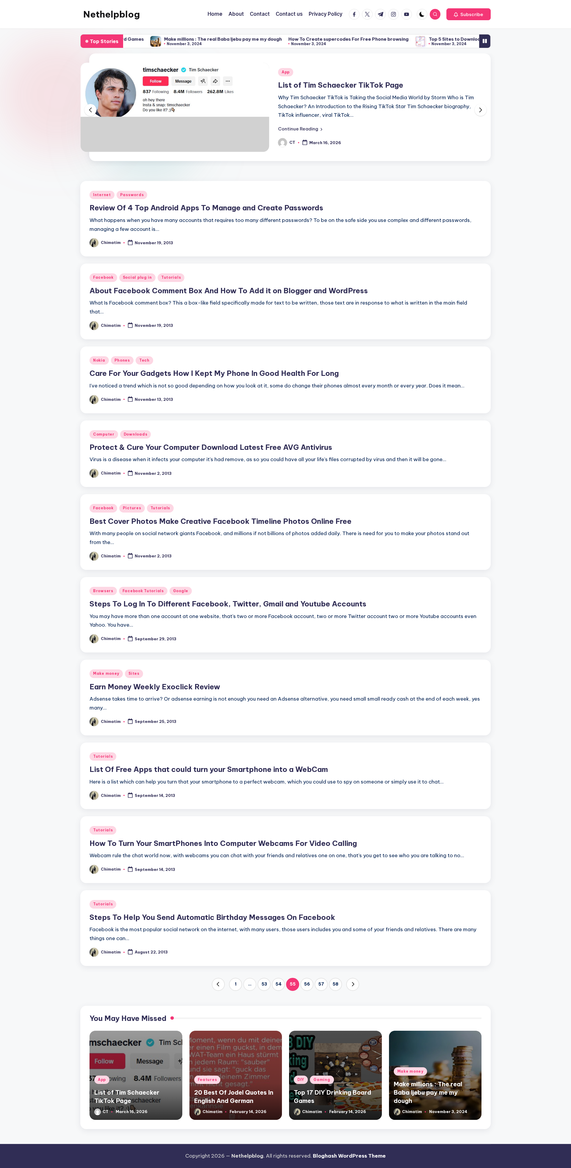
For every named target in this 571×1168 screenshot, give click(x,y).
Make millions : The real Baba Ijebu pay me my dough (183, 39)
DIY (300, 1079)
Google (180, 591)
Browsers (103, 591)
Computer (103, 434)
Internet (102, 195)
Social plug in (137, 277)
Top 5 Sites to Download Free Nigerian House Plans (446, 39)
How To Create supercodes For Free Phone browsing (308, 39)
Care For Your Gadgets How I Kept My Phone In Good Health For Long (214, 373)
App (286, 72)
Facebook (103, 277)
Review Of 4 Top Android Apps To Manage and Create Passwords (206, 207)
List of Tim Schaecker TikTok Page (340, 85)
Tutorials (171, 277)
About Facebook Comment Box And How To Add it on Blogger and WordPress (229, 290)
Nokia (99, 360)
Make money (106, 673)
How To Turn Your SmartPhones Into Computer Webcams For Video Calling (223, 843)
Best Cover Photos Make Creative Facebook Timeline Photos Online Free (221, 521)
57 (321, 984)
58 (335, 984)
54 (278, 984)
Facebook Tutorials (143, 591)
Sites (133, 673)
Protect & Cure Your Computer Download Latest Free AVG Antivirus (211, 447)
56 (307, 984)
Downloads (135, 434)
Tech (144, 360)
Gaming (321, 1079)
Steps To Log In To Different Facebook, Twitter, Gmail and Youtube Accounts (228, 603)
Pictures (132, 508)
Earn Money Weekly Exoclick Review (155, 686)
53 (264, 984)
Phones (122, 360)
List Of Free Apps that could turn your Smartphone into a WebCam (209, 769)
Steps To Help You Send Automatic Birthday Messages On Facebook (212, 917)
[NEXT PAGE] (352, 984)
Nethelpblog (111, 14)
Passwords (132, 195)
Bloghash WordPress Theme (349, 1156)
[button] (468, 14)
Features (207, 1079)
